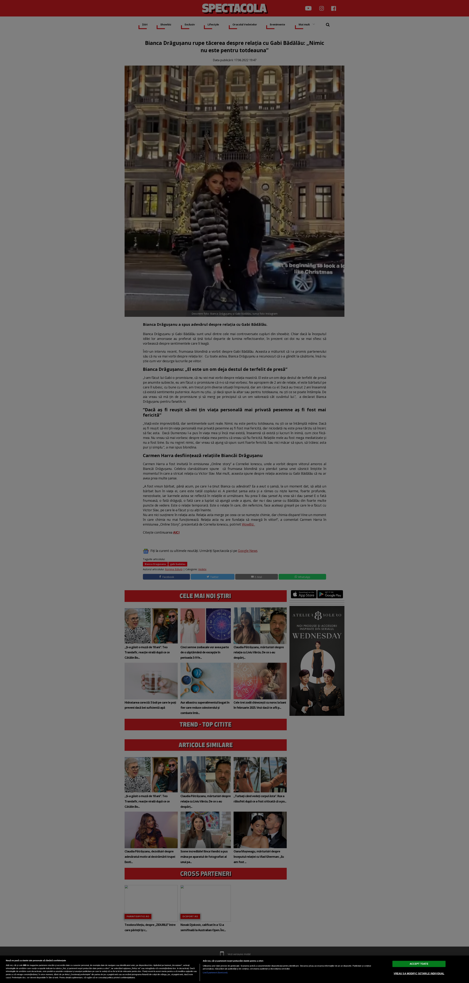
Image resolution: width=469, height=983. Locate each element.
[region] (234, 969)
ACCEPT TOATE (419, 963)
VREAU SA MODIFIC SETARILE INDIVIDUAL (419, 973)
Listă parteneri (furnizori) (215, 972)
